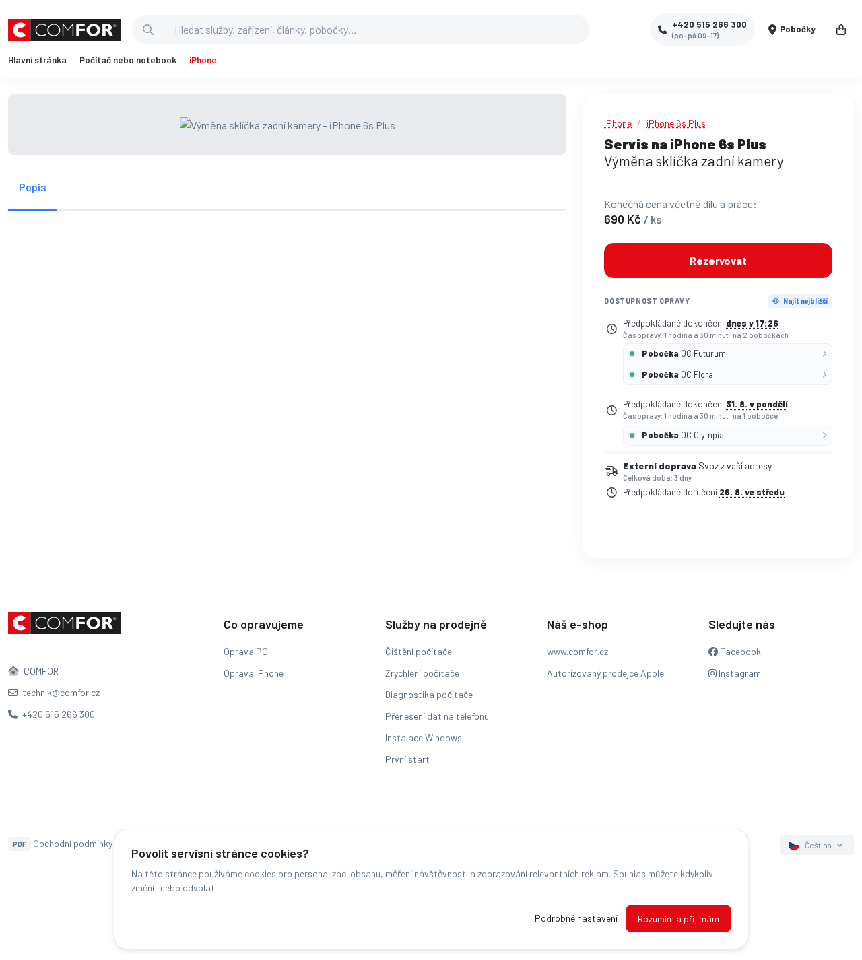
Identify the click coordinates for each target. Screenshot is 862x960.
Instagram (739, 673)
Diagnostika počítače (429, 694)
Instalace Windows (423, 737)
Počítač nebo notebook (127, 60)
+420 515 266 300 (57, 714)
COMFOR (40, 671)
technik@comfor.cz (60, 692)
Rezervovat (718, 260)
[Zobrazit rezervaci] (841, 29)
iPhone (203, 60)
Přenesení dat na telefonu (437, 716)
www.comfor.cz (577, 651)
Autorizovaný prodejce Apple (605, 673)
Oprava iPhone (254, 673)
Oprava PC (246, 651)
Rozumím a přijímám (678, 918)
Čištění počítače (418, 651)
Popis (32, 186)
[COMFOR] (64, 30)
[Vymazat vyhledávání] (579, 29)
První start (407, 759)
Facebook (739, 651)
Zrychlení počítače (422, 673)
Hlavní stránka (37, 60)
